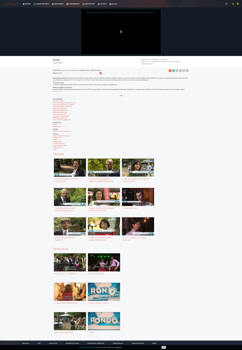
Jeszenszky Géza (57, 116)
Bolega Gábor (56, 108)
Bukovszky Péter (57, 110)
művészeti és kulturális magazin (61, 136)
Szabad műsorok (42, 4)
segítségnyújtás (57, 141)
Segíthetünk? (90, 4)
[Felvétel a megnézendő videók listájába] (173, 70)
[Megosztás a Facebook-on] (183, 70)
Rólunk (28, 4)
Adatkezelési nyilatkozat (95, 343)
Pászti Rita (56, 101)
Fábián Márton (57, 112)
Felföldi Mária (56, 118)
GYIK (39, 343)
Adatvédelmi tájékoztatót (87, 347)
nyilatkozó (65, 116)
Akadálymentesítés (72, 343)
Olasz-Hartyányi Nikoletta (60, 103)
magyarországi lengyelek (60, 145)
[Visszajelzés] (187, 70)
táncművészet (57, 138)
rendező (61, 101)
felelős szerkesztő (66, 106)
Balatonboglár (57, 126)
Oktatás (103, 4)
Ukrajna (55, 124)
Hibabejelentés (118, 343)
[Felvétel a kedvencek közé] (170, 70)
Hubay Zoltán (56, 114)
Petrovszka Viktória (58, 120)
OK (164, 347)
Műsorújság (59, 4)
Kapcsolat (25, 343)
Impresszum (53, 343)
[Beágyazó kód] (180, 70)
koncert (55, 140)
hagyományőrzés (57, 147)
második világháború (58, 143)
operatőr (63, 108)
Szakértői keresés (138, 343)
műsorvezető (71, 103)
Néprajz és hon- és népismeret (61, 131)
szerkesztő (71, 105)
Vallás (114, 4)
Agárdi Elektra (57, 106)
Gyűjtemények (74, 4)
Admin (154, 343)
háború (55, 149)
